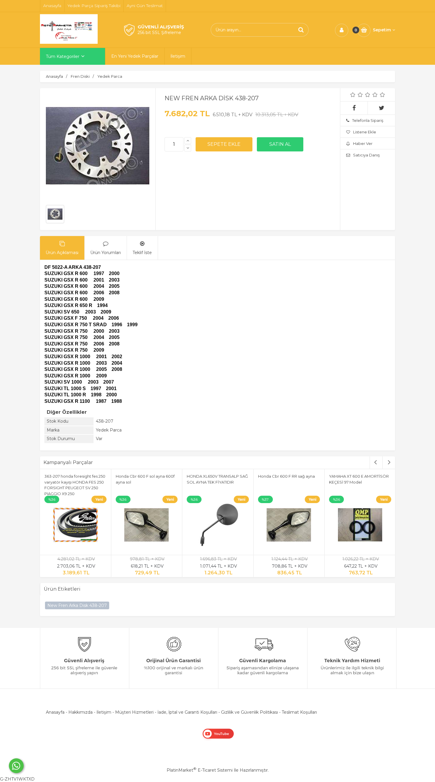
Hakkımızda (80, 712)
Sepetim (382, 30)
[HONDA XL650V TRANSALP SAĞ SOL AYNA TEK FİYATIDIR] (217, 526)
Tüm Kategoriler (62, 56)
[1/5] (353, 94)
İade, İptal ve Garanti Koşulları (187, 712)
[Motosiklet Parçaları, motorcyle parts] (69, 42)
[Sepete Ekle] (224, 144)
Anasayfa (55, 712)
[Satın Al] (280, 144)
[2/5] (356, 94)
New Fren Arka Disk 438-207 (77, 605)
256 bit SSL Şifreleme (159, 32)
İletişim (103, 712)
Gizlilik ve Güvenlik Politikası (249, 712)
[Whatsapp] (16, 765)
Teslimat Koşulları (299, 712)
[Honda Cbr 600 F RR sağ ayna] (289, 526)
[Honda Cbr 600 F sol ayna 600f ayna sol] (146, 526)
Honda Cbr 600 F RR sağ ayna (286, 476)
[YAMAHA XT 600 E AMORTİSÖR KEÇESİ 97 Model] (360, 526)
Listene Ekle (364, 132)
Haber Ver (363, 143)
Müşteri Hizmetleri (134, 712)
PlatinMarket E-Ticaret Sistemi (200, 770)
